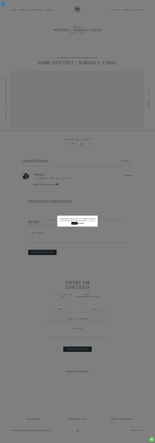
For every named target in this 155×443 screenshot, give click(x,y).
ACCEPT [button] (74, 223)
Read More (81, 223)
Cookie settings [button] (91, 220)
